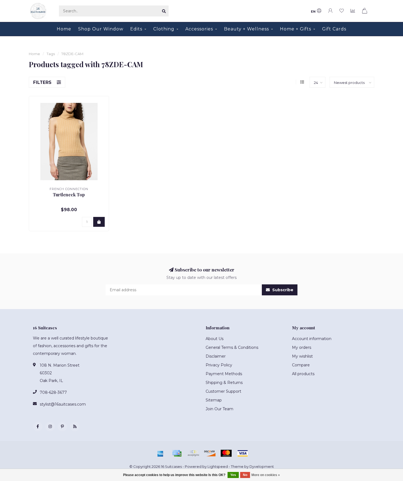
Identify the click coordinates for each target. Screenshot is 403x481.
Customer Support (223, 391)
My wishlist (302, 356)
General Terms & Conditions (232, 347)
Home (64, 29)
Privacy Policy (219, 365)
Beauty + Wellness (246, 29)
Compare (301, 365)
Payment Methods (224, 373)
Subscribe (282, 289)
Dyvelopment (261, 467)
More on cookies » (265, 475)
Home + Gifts (295, 29)
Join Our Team (219, 408)
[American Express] (160, 453)
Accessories (199, 29)
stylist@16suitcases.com (63, 404)
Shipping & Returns (224, 382)
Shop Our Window (100, 29)
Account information (311, 338)
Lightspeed (218, 467)
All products (303, 373)
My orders (301, 347)
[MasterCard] (226, 453)
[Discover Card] (210, 453)
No (245, 475)
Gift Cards (334, 29)
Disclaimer (216, 356)
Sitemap (214, 400)
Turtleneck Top (69, 194)
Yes (233, 475)
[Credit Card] (177, 453)
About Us (214, 338)
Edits (136, 29)
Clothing (163, 29)
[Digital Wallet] (193, 453)
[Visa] (242, 453)
